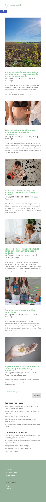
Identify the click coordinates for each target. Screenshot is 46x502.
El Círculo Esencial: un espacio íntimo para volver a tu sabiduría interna (21, 192)
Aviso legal (9, 470)
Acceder (8, 489)
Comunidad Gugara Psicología (20, 446)
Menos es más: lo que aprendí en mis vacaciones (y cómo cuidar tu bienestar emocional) (21, 74)
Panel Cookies (10, 475)
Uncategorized (20, 375)
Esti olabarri (8, 448)
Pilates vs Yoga (13, 451)
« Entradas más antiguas (12, 392)
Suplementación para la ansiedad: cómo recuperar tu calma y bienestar (22, 368)
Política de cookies (11, 472)
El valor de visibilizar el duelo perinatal (16, 416)
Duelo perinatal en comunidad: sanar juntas (20, 311)
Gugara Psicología (15, 78)
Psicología (9, 80)
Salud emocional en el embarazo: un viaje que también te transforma (21, 132)
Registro (8, 486)
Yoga (6, 451)
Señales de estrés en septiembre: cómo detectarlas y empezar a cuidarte (22, 250)
